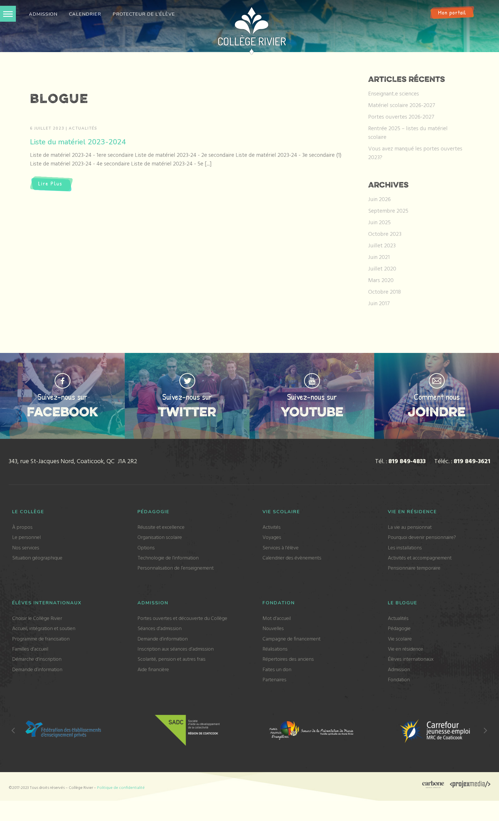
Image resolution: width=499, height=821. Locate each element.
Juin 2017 (379, 303)
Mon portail (452, 12)
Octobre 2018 (384, 292)
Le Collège (28, 512)
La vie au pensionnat (410, 527)
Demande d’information (37, 670)
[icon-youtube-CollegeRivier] (312, 376)
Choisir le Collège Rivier (37, 618)
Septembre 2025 (388, 211)
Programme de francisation (41, 639)
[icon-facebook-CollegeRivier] (62, 376)
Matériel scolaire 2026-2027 (401, 105)
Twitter (187, 411)
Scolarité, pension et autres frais (171, 659)
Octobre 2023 (384, 234)
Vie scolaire (281, 512)
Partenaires (274, 680)
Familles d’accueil (30, 649)
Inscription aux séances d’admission (175, 649)
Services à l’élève (280, 548)
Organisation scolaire (159, 537)
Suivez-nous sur (62, 396)
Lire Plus (50, 183)
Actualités (83, 128)
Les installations (405, 548)
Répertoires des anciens (288, 659)
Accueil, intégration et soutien (43, 629)
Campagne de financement (291, 639)
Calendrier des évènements (291, 558)
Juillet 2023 (382, 246)
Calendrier (85, 14)
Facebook (62, 411)
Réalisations (275, 649)
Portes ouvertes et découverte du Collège (182, 618)
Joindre (437, 411)
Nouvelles (273, 629)
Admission (43, 14)
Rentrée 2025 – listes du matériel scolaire (408, 133)
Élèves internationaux (47, 603)
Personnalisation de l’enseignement (175, 568)
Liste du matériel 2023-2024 (78, 142)
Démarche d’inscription (37, 659)
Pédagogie (153, 512)
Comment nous (437, 396)
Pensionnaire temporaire (414, 568)
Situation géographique (37, 558)
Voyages (271, 537)
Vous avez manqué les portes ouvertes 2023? (415, 153)
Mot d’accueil (276, 618)
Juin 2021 (379, 257)
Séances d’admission (159, 629)
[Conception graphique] (433, 785)
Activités (271, 527)
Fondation (278, 603)
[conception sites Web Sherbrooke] (470, 785)
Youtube (312, 411)
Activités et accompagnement (420, 558)
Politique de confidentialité (121, 788)
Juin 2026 (379, 199)
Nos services (25, 548)
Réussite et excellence (161, 527)
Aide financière (153, 670)
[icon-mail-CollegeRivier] (437, 376)
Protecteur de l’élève (144, 14)
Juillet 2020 (382, 269)
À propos (22, 527)
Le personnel (26, 537)
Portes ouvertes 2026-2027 (401, 117)
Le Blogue (402, 603)
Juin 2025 (379, 222)
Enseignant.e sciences (393, 94)
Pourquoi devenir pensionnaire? (422, 537)
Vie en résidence (412, 512)
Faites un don (276, 670)
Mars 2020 (381, 280)
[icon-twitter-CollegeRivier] (187, 376)
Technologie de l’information (168, 558)
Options (146, 548)
